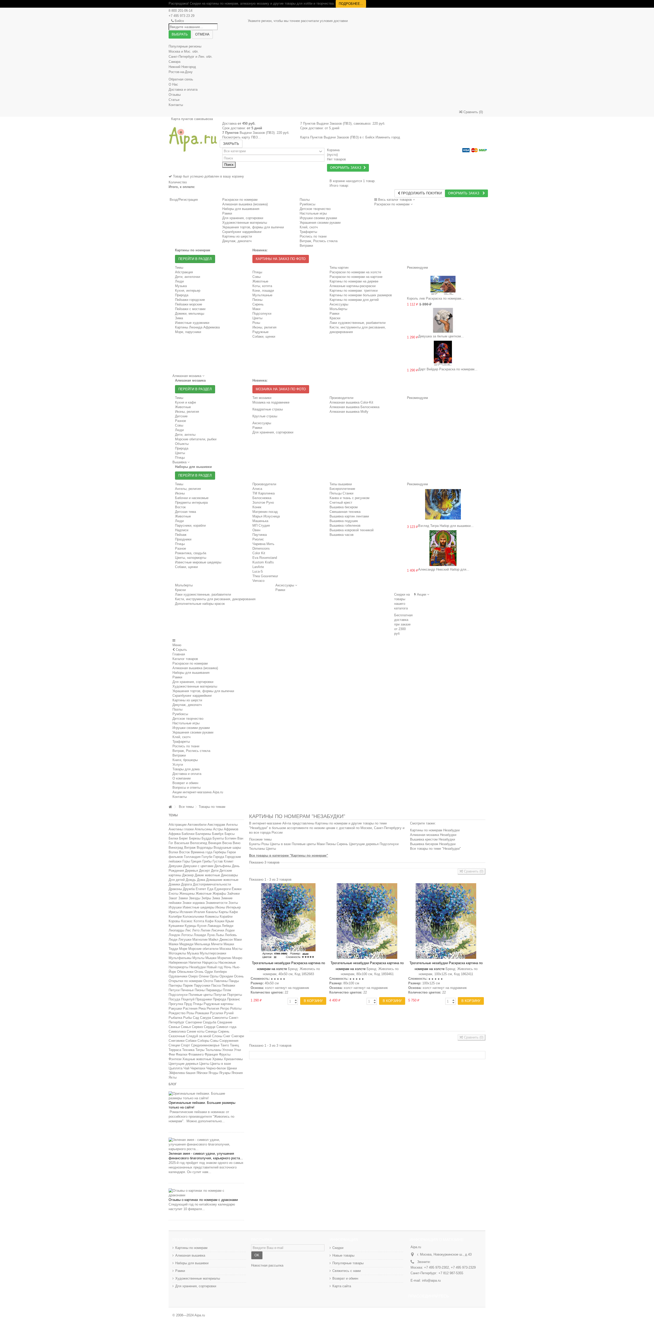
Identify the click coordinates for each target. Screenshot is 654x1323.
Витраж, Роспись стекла (191, 751)
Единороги (222, 889)
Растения (190, 1008)
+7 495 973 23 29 (181, 16)
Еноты (173, 893)
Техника (188, 1050)
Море (183, 949)
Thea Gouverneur (265, 576)
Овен (256, 530)
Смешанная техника (345, 512)
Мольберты (338, 309)
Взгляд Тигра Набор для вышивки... (446, 526)
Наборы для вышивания (190, 673)
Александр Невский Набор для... (443, 569)
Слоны (217, 1036)
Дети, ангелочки (187, 277)
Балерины (203, 834)
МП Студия (261, 525)
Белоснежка (261, 498)
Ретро (224, 1008)
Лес (188, 930)
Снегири (237, 1036)
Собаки (190, 1041)
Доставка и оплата (183, 89)
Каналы (212, 912)
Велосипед (198, 843)
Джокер (188, 875)
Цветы (257, 318)
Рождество (177, 1013)
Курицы (190, 926)
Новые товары (343, 1255)
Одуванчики (178, 976)
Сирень (258, 304)
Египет (201, 889)
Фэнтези (175, 1059)
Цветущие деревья (183, 1064)
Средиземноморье (205, 1045)
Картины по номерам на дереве (354, 281)
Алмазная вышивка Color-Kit (351, 402)
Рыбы (187, 1018)
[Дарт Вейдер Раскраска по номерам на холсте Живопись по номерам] (443, 353)
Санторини (193, 1022)
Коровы (174, 921)
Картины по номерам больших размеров (361, 295)
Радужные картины (218, 1004)
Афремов (231, 829)
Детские (181, 416)
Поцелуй (187, 999)
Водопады (205, 847)
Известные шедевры (198, 907)
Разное (180, 421)
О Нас (173, 84)
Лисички (217, 930)
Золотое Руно (263, 502)
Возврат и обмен (185, 783)
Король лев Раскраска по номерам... (435, 298)
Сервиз (197, 1027)
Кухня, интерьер (187, 290)
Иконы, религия (264, 327)
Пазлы (305, 200)
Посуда (174, 999)
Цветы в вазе (220, 1064)
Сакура (205, 1018)
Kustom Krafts (263, 562)
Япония (237, 1073)
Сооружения (228, 1041)
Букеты (218, 838)
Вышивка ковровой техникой (351, 530)
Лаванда (214, 926)
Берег (183, 838)
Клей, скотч (181, 737)
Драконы (175, 889)
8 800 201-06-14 (180, 11)
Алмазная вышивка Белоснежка (354, 407)
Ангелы (232, 824)
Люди (179, 281)
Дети (214, 870)
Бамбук (218, 834)
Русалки (216, 1013)
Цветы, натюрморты (190, 558)
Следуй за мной (198, 1036)
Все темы (186, 807)
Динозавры (229, 875)
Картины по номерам (191, 1248)
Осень (239, 976)
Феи (172, 1054)
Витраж (190, 847)
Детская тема (185, 512)
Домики (174, 884)
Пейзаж (180, 535)
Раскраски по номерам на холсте (355, 272)
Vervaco (258, 581)
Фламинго (196, 1054)
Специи (174, 1045)
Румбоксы (307, 204)
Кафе (233, 912)
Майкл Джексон (220, 939)
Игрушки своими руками (191, 728)
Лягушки (184, 939)
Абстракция (184, 272)
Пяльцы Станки (341, 493)
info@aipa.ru (431, 1280)
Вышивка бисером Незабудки (433, 844)
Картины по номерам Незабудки (435, 830)
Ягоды (213, 1073)
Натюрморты (178, 967)
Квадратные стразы (267, 409)
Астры (218, 829)
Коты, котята (262, 286)
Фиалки (181, 1054)
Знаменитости (216, 903)
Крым (229, 921)
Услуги (177, 764)
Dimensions (261, 548)
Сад (196, 1018)
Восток (180, 507)
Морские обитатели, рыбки (195, 439)
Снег (226, 1036)
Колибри (175, 916)
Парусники (202, 985)
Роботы (235, 1008)
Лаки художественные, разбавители (358, 323)
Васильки (181, 843)
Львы (220, 935)
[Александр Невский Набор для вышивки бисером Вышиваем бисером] (443, 548)
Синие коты (195, 1031)
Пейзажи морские (188, 304)
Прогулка (176, 1004)
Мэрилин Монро (229, 958)
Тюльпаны (213, 1050)
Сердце (209, 1027)
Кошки (219, 921)
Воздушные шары (227, 847)
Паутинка (259, 535)
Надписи (181, 530)
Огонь (199, 972)
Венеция (214, 843)
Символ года (226, 1027)
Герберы (219, 852)
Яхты (173, 1077)
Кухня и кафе (185, 402)
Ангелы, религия (188, 489)
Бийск (179, 21)
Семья (186, 1027)
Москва (225, 949)
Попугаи (220, 995)
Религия (213, 1008)
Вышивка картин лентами (349, 516)
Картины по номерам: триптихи (354, 290)
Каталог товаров (185, 659)
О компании (181, 778)
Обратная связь (181, 79)
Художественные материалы (194, 686)
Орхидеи (226, 976)
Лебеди (227, 926)
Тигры (199, 1050)
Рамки (334, 313)
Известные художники (192, 323)
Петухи (174, 990)
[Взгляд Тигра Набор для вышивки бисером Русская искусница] (443, 504)
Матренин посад (265, 512)
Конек (256, 507)
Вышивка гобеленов (345, 525)
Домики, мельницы (189, 313)
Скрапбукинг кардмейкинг (192, 696)
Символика (177, 1031)
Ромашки (202, 1013)
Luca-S (257, 571)
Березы (195, 838)
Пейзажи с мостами (190, 309)
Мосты (237, 949)
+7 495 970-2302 (436, 1267)
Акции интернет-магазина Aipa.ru (197, 792)
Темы (173, 815)
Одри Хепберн (216, 972)
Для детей (177, 880)
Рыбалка (175, 1018)
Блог (173, 1084)
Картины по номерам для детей (354, 300)
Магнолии (199, 939)
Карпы (223, 912)
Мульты (198, 958)
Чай (186, 1068)
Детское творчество (187, 718)
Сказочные (177, 1036)
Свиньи (174, 1027)
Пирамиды (214, 990)
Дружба (189, 889)
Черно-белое (216, 1068)
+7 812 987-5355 (450, 1273)
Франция (211, 1054)
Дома (201, 880)
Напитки (195, 962)
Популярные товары (348, 1263)
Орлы (214, 976)
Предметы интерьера (191, 502)
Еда (210, 889)
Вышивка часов (342, 535)
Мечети (217, 944)
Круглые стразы (264, 416)
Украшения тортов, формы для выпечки (203, 691)
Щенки (232, 1068)
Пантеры (175, 985)
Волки (173, 852)
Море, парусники (188, 332)
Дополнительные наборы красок (200, 604)
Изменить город (388, 137)
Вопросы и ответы (186, 787)
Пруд (188, 1004)
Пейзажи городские (190, 300)
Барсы (230, 834)
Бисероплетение (342, 489)
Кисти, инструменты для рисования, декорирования (215, 599)
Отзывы (175, 95)
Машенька (260, 521)
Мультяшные (262, 295)
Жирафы (219, 893)
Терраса (175, 1050)
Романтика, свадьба (190, 553)
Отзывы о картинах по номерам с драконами (203, 1200)
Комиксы (212, 916)
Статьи (174, 100)
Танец (234, 1045)
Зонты (233, 903)
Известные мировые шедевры (198, 562)
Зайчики (233, 893)
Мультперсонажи (213, 953)
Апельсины (203, 829)
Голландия (192, 857)
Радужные (260, 332)
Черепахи (197, 1068)
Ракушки (175, 1008)
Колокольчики (193, 916)
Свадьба (209, 1022)
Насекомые (227, 962)
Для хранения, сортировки (272, 432)
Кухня (201, 926)
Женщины (187, 893)
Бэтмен (230, 838)
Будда (207, 838)
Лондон (174, 935)
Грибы (207, 861)
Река (202, 1008)
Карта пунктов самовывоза (192, 119)
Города (218, 857)
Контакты (176, 105)
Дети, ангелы (185, 434)
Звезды (194, 898)
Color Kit (258, 553)
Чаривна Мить (263, 544)
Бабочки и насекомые (191, 498)
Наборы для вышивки (191, 1263)
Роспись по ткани (185, 746)
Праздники (183, 539)
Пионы (257, 300)
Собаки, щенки (263, 336)
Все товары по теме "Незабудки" (435, 848)
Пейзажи (228, 985)
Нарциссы (209, 962)
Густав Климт (223, 861)
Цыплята (175, 1068)
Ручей (228, 1013)
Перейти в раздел (195, 259)
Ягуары (224, 1073)
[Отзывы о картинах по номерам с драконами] (206, 1193)
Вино (236, 843)
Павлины (221, 981)
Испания (186, 912)
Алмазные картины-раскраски (353, 286)
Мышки (210, 958)
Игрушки (175, 907)
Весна (227, 843)
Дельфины (222, 866)
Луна (211, 935)
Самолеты (220, 1018)
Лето (196, 930)
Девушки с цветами (198, 866)
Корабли (226, 916)
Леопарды (176, 930)
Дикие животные (207, 875)
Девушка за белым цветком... (441, 336)
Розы (256, 323)
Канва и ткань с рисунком (349, 498)
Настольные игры (186, 723)
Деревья (191, 870)
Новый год (215, 967)
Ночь (227, 967)
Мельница (202, 944)
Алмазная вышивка (190, 1255)
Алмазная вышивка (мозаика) (245, 204)
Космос (187, 921)
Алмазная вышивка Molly (349, 412)
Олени (204, 976)
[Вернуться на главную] (170, 807)
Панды (234, 981)
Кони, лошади (263, 290)
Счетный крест (341, 502)
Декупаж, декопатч (187, 705)
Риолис (258, 539)
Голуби (207, 857)
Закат (173, 898)
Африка (175, 834)
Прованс (233, 999)
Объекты (182, 444)
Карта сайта (341, 1286)
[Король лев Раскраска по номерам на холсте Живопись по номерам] (443, 282)
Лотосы (187, 935)
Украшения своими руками (192, 732)
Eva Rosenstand (264, 558)
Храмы (217, 1059)
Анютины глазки (181, 829)
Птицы (257, 272)
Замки (183, 898)
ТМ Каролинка (263, 493)
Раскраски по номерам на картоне (356, 277)
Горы (186, 861)
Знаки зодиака (193, 903)
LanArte (258, 567)
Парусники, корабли (190, 525)
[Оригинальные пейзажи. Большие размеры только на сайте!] (206, 1096)
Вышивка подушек (344, 521)
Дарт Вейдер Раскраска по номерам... (447, 369)
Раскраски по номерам (240, 200)
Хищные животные (196, 1059)
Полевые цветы (201, 995)
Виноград (176, 847)
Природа (181, 295)
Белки (173, 838)
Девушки (175, 866)
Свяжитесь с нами (346, 1271)
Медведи (186, 944)
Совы (256, 277)
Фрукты (224, 1054)
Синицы (211, 1031)
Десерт (204, 870)
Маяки (173, 944)
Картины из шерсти (187, 700)
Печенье (187, 990)
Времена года (201, 852)
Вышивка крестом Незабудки (432, 839)
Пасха (216, 985)
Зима (179, 318)
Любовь (231, 935)
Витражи (179, 755)
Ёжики (236, 889)
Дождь (191, 880)
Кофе (209, 921)
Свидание (224, 1022)
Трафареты (181, 741)
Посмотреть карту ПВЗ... (241, 137)
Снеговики (176, 1041)
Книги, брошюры (185, 760)
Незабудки (197, 967)
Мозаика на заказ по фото (281, 389)
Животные (260, 281)
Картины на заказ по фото (281, 259)
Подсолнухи (261, 313)
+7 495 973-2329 (463, 1267)
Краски (335, 318)
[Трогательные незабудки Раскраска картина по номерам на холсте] (288, 921)
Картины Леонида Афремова (197, 327)
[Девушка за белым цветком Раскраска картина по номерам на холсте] (443, 320)
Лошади (200, 935)
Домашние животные (222, 880)
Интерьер (233, 907)
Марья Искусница (266, 516)
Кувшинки (176, 926)
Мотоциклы (177, 953)
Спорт (185, 1045)
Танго (224, 1045)
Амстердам (216, 824)
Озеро (193, 976)
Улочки (227, 1050)
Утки (237, 1050)
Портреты (234, 995)
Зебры (206, 898)
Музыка (181, 286)
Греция (196, 861)
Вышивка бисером (344, 507)
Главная (178, 654)
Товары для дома (186, 769)
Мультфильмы (180, 958)
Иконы (180, 493)
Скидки (337, 1248)
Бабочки (188, 834)
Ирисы (174, 912)
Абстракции (177, 824)
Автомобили (197, 824)
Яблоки (201, 1073)
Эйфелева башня (182, 1073)
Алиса (257, 489)
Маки (256, 309)
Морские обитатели (203, 949)
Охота (208, 981)
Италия (199, 912)
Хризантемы (233, 1059)
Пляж (227, 990)
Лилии (205, 930)
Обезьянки (185, 972)
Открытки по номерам (185, 981)
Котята (199, 921)
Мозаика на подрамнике (270, 402)
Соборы (203, 1041)
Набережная (178, 962)
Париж (188, 985)
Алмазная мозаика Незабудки (433, 835)
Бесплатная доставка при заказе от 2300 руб (403, 624)
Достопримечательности (212, 884)
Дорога (186, 884)
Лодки (230, 930)
